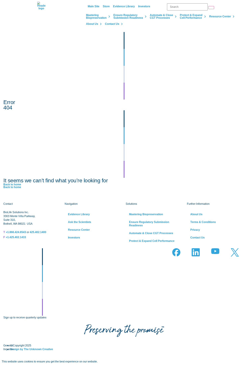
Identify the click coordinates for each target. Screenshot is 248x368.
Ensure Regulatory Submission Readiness (149, 224)
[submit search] (211, 7)
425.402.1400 (38, 232)
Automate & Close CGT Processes (151, 233)
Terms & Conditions (203, 222)
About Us (196, 214)
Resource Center (79, 229)
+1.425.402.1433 (16, 237)
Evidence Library (79, 214)
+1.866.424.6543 (16, 232)
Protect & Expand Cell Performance (151, 240)
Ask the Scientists (79, 222)
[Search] (187, 6)
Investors (74, 237)
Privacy (195, 229)
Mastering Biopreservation (146, 214)
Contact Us (197, 237)
